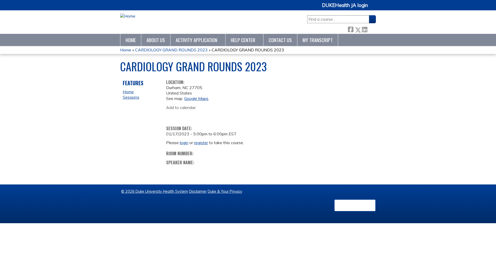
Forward (371, 28)
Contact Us (280, 40)
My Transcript (318, 40)
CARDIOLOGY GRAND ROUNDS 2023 (171, 49)
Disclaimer (198, 191)
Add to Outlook (207, 115)
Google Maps (196, 98)
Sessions (131, 97)
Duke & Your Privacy (225, 191)
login (184, 142)
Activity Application (196, 40)
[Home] (127, 16)
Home (131, 40)
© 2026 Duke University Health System (154, 191)
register (201, 142)
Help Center (243, 40)
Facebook (350, 28)
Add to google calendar (171, 115)
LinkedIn (364, 28)
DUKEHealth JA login (345, 5)
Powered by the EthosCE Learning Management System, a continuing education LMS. (355, 205)
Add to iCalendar (194, 115)
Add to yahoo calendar (183, 115)
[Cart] (374, 8)
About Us (155, 40)
